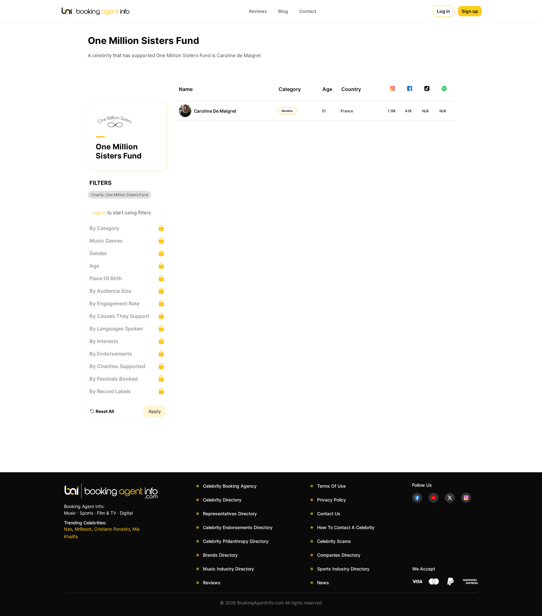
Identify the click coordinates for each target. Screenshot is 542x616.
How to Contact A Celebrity (346, 527)
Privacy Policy (331, 499)
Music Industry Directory (228, 568)
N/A (425, 111)
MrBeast (83, 529)
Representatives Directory (230, 513)
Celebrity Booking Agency (230, 486)
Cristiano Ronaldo (112, 529)
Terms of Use (331, 486)
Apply (154, 411)
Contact (307, 11)
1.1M (392, 111)
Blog (283, 11)
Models (287, 111)
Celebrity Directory (222, 499)
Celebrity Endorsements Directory (238, 527)
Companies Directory (338, 555)
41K (408, 111)
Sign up (470, 11)
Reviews (258, 11)
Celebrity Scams (334, 541)
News (323, 582)
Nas (68, 529)
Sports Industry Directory (343, 568)
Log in (443, 11)
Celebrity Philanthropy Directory (235, 541)
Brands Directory (220, 555)
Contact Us (328, 513)
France (347, 111)
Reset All (105, 411)
